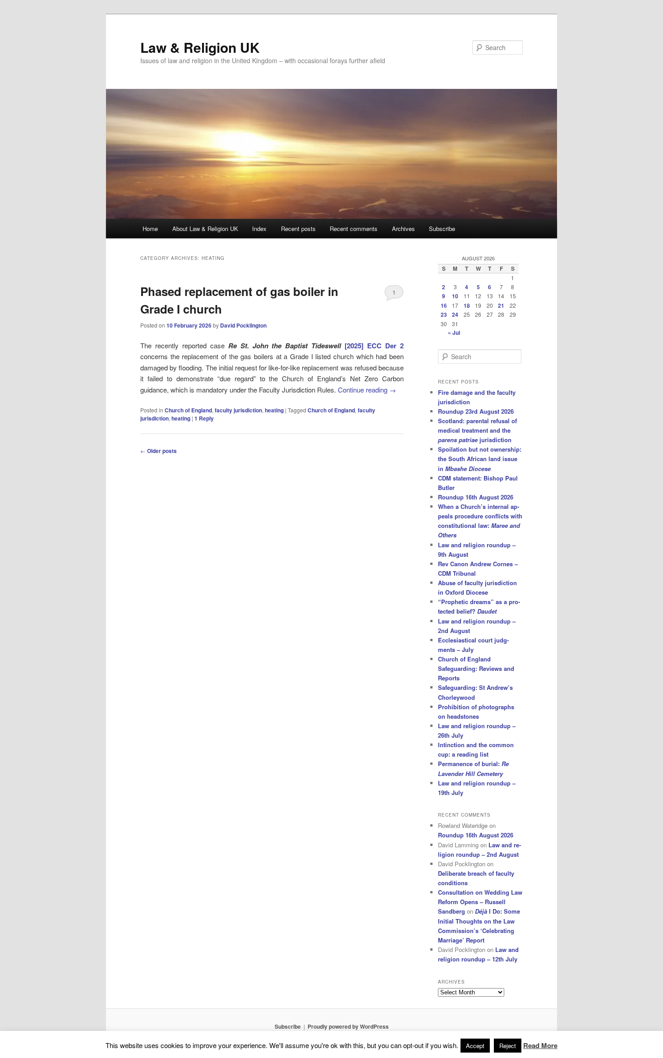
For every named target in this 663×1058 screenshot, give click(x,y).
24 (455, 314)
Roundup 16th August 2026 (475, 497)
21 (501, 305)
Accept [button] (475, 1045)
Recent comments (354, 228)
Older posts (158, 451)
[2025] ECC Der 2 (374, 346)
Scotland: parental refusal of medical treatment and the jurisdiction (477, 430)
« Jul (454, 332)
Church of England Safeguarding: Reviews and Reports (476, 668)
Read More (540, 1045)
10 (455, 296)
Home (150, 228)
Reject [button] (507, 1045)
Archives (403, 228)
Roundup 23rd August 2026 (476, 411)
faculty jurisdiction (238, 410)
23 (444, 314)
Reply (204, 418)
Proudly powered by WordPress (348, 1026)
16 (444, 305)
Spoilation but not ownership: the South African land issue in (479, 458)
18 (467, 305)
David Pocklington (243, 325)
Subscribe (442, 228)
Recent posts (298, 228)
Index (259, 228)
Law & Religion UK (200, 47)
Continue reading (367, 389)
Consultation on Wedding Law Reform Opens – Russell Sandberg (480, 901)
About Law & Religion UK (205, 228)
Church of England (188, 410)
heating (274, 410)
